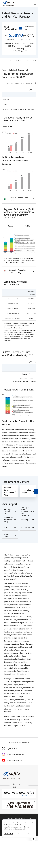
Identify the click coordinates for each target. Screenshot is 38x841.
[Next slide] (36, 491)
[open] (35, 3)
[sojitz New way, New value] (8, 3)
